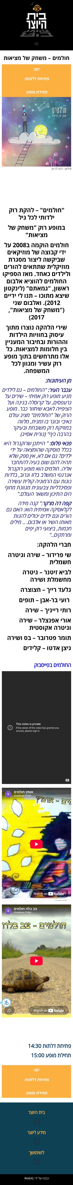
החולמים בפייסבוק (52, 664)
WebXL (29, 1178)
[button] (5, 1002)
